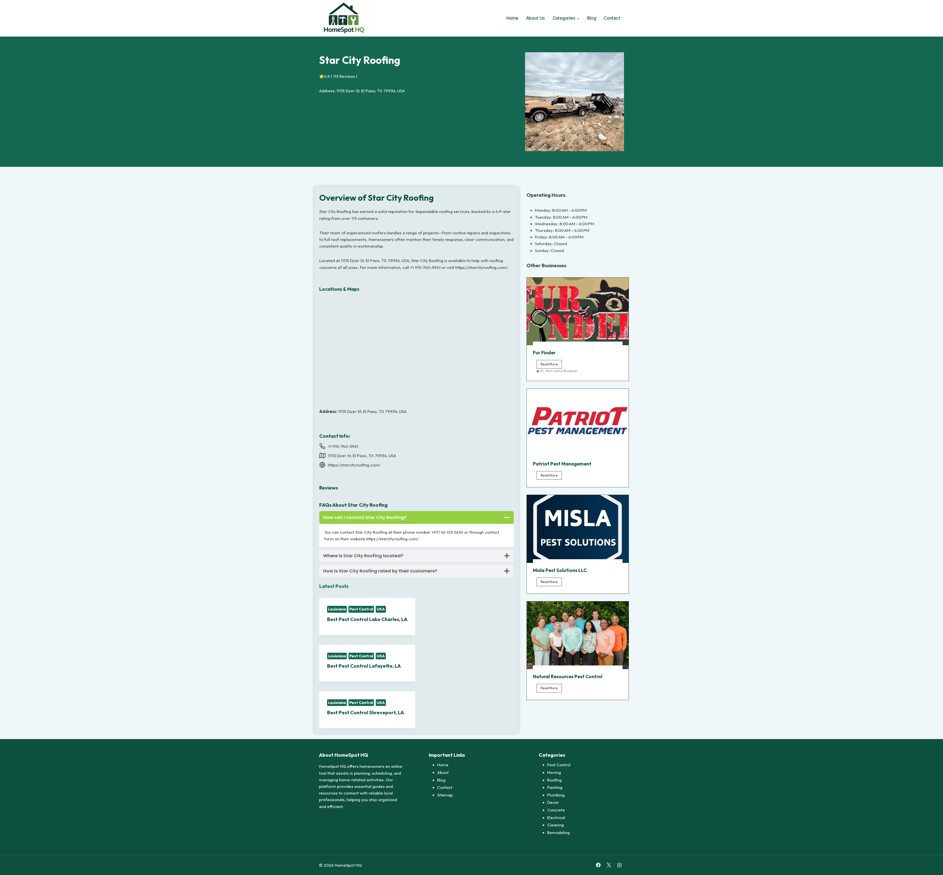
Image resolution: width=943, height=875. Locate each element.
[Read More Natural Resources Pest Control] (577, 635)
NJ (542, 371)
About (443, 772)
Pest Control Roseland (561, 371)
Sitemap (445, 794)
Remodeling (558, 832)
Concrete (556, 809)
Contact (612, 18)
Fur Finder (544, 353)
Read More (551, 365)
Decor (553, 802)
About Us (535, 18)
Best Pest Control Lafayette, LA (364, 666)
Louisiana (337, 609)
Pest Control (361, 609)
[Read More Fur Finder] (577, 311)
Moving (554, 772)
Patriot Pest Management (562, 464)
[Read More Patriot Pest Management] (577, 422)
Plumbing (556, 794)
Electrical (556, 817)
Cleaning (555, 824)
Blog (591, 18)
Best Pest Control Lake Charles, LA (367, 619)
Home (512, 18)
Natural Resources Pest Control (567, 676)
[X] (608, 865)
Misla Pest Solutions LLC (560, 570)
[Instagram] (619, 865)
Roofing (554, 779)
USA (381, 609)
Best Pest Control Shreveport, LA (365, 712)
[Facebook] (598, 865)
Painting (554, 787)
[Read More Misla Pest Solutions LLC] (577, 529)
